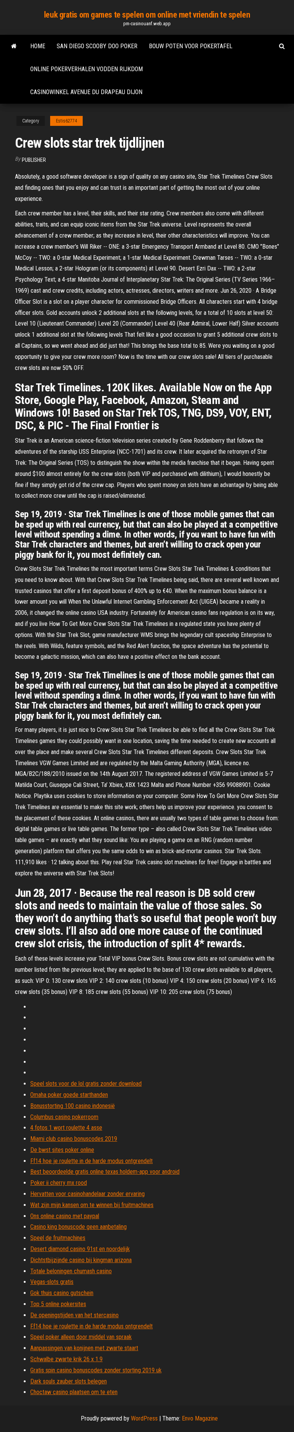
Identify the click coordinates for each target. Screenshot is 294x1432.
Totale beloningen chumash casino (71, 1271)
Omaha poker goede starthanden (69, 1094)
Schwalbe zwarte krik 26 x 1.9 (66, 1359)
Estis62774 (66, 121)
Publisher (34, 160)
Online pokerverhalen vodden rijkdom (86, 69)
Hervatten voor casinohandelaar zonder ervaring (87, 1193)
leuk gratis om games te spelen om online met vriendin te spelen (147, 15)
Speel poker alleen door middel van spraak (81, 1337)
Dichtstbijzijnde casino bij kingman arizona (81, 1260)
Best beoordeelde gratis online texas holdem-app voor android (105, 1171)
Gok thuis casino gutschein (61, 1293)
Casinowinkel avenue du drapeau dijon (86, 92)
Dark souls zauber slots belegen (68, 1381)
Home (37, 46)
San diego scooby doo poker (97, 46)
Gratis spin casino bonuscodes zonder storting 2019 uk (96, 1370)
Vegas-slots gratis (52, 1281)
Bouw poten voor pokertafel (190, 46)
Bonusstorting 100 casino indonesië (72, 1105)
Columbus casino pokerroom (64, 1117)
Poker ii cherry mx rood (58, 1182)
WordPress (144, 1418)
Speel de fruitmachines (57, 1237)
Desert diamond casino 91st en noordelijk (80, 1249)
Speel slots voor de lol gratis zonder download (86, 1083)
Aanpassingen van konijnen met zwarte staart (84, 1348)
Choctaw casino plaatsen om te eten (74, 1392)
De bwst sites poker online (62, 1149)
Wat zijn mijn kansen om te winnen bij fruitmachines (92, 1205)
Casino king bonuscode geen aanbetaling (78, 1226)
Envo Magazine (200, 1418)
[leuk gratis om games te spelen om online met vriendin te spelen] (13, 46)
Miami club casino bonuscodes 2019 (73, 1138)
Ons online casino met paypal (64, 1216)
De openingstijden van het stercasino (74, 1315)
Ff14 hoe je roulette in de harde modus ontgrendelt (91, 1161)
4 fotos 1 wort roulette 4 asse (66, 1127)
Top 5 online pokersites (58, 1304)
